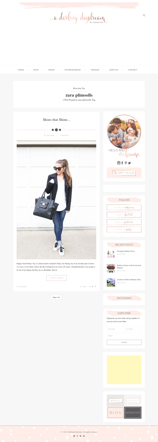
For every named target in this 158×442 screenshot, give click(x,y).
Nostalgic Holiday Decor (126, 251)
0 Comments (23, 286)
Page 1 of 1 (56, 297)
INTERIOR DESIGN (73, 70)
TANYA (51, 70)
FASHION (95, 70)
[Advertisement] (79, 48)
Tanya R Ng (50, 135)
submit (124, 342)
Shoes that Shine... (56, 119)
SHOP (36, 70)
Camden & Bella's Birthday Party (129, 279)
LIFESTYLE (113, 70)
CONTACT (132, 70)
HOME (21, 70)
